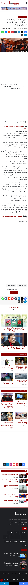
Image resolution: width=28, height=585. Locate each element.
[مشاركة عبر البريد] (22, 35)
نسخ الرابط (14, 292)
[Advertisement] (14, 68)
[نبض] (4, 464)
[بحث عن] (1, 3)
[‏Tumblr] (15, 32)
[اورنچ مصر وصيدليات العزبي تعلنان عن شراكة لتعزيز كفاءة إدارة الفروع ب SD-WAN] (21, 361)
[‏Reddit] (9, 32)
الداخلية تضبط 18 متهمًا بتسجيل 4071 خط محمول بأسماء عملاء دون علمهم (22, 422)
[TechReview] (14, 3)
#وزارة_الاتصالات (10, 285)
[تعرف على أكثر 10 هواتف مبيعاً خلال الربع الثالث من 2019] (7, 377)
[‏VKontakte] (5, 298)
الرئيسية (24, 13)
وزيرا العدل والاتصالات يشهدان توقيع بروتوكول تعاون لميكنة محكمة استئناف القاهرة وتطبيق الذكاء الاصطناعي (10, 564)
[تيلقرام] (25, 35)
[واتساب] (2, 32)
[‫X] (22, 32)
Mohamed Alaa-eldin (22, 28)
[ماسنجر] (5, 32)
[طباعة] (19, 301)
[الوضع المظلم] (4, 3)
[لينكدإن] (19, 32)
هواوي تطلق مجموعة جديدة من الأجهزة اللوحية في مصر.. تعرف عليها (7, 367)
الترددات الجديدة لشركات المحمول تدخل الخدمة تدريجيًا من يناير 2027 (21, 403)
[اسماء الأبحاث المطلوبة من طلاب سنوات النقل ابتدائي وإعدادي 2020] (23, 481)
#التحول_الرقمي (21, 285)
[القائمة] (26, 3)
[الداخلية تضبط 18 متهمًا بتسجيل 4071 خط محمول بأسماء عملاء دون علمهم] (21, 415)
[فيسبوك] (25, 32)
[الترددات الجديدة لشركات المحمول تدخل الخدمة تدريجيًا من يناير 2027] (21, 396)
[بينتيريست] (12, 32)
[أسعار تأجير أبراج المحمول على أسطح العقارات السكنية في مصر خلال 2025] (23, 489)
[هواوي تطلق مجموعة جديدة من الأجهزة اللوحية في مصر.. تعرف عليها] (7, 361)
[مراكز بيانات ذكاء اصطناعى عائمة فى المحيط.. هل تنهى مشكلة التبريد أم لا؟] (21, 376)
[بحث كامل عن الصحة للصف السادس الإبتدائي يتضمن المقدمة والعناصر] (23, 501)
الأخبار (25, 16)
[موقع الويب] (15, 310)
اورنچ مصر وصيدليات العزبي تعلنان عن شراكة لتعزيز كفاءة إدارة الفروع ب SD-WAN (21, 367)
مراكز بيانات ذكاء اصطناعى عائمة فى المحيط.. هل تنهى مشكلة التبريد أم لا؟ (21, 382)
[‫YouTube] (14, 464)
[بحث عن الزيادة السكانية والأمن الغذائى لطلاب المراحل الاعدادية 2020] (23, 496)
